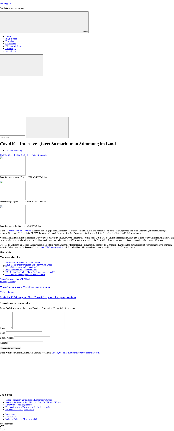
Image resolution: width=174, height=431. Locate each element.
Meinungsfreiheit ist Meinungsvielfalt (21, 419)
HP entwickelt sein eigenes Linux (19, 409)
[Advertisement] (87, 96)
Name (2, 333)
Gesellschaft (10, 43)
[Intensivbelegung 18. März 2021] (13, 199)
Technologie (10, 48)
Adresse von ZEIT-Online (20, 231)
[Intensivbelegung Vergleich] (13, 223)
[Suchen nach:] (13, 137)
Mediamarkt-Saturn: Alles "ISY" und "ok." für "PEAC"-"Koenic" (33, 402)
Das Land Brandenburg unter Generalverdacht (25, 274)
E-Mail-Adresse (7, 338)
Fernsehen (9, 41)
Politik (8, 36)
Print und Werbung (13, 46)
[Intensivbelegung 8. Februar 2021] (13, 175)
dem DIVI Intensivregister (52, 247)
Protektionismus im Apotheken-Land (21, 270)
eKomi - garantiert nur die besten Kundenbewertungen (28, 400)
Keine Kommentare (40, 155)
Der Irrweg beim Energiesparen (18, 405)
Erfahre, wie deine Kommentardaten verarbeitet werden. (76, 353)
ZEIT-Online (26, 279)
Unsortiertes (10, 51)
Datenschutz (10, 417)
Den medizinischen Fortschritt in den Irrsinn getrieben (28, 407)
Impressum (10, 414)
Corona (3, 279)
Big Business (11, 39)
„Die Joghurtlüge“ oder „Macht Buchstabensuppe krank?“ (30, 272)
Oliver (28, 155)
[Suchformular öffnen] (21, 65)
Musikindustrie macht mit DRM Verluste (22, 262)
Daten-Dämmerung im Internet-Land (21, 267)
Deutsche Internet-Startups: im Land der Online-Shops (28, 265)
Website (3, 343)
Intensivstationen (13, 279)
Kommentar (6, 328)
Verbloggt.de (5, 3)
